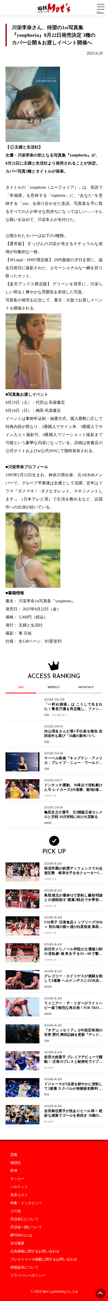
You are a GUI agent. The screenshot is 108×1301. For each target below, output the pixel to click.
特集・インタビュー (26, 1203)
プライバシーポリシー (27, 1275)
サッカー (17, 1179)
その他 (15, 1211)
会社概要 (17, 1243)
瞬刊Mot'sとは (21, 1235)
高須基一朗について (26, 1227)
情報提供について (24, 1267)
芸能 (13, 1155)
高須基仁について (24, 1219)
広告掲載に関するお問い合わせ (35, 1251)
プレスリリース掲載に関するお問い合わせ (43, 1259)
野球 (13, 1171)
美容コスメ (19, 1195)
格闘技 (15, 1163)
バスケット (19, 1187)
